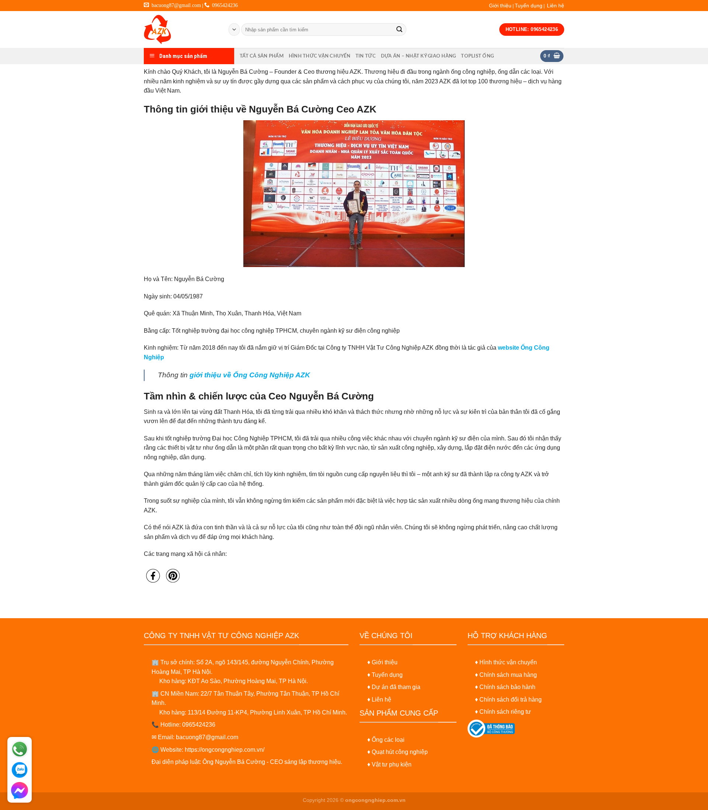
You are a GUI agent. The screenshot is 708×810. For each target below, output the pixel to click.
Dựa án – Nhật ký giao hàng (418, 56)
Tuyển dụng (528, 5)
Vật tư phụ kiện (392, 764)
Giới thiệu (500, 5)
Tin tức (365, 56)
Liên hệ (555, 5)
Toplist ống (477, 56)
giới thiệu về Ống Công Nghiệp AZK (250, 375)
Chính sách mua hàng (508, 675)
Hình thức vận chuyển (319, 56)
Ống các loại (388, 740)
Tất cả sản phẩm (262, 56)
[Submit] (399, 29)
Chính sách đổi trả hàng (510, 699)
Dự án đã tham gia (396, 687)
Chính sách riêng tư (505, 712)
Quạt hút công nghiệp (400, 752)
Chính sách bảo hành (507, 687)
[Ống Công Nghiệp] (181, 29)
